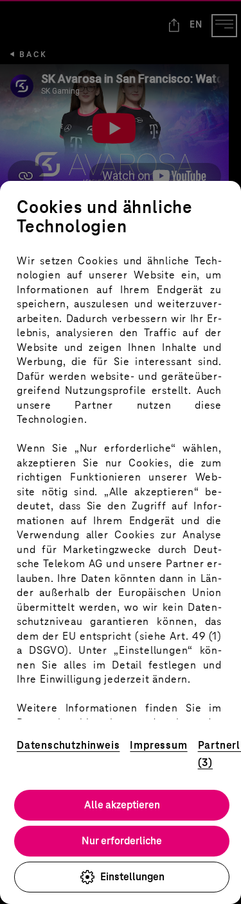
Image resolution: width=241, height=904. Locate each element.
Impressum (158, 745)
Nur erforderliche (122, 841)
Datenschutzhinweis (68, 745)
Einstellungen (132, 876)
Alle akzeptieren (122, 805)
